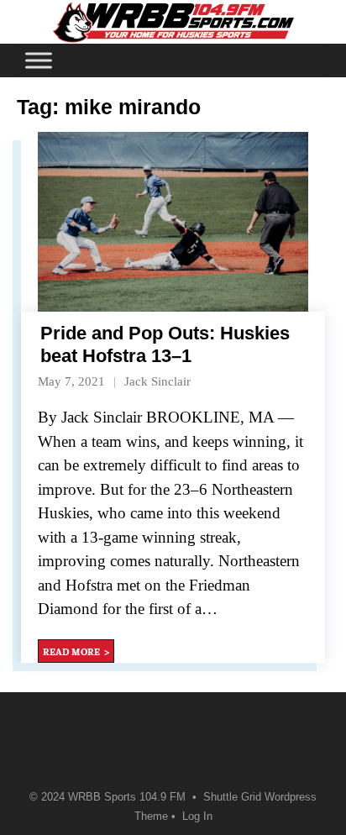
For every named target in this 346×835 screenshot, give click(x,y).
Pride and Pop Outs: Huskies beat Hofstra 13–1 (165, 344)
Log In (197, 816)
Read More (71, 651)
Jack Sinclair (157, 381)
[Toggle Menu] (38, 60)
